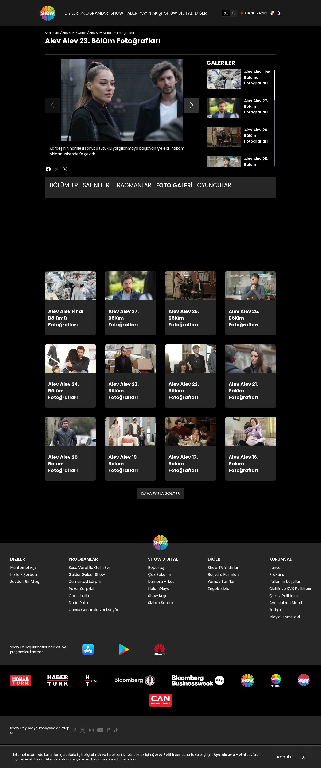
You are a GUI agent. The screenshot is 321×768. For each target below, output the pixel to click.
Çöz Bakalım (159, 574)
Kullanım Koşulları (285, 581)
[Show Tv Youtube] (100, 730)
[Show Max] (304, 680)
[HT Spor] (91, 680)
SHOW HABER (123, 13)
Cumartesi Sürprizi (85, 581)
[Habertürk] (20, 680)
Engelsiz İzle (218, 588)
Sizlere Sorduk (161, 602)
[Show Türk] (276, 680)
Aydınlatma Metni (230, 754)
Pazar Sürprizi (81, 588)
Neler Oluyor (159, 588)
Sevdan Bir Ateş (24, 581)
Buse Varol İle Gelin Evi (89, 567)
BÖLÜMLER (64, 185)
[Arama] (278, 13)
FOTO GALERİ (174, 185)
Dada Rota (78, 602)
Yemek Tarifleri (221, 581)
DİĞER (201, 13)
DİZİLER (71, 13)
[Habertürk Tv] (57, 680)
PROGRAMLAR (94, 13)
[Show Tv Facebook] (75, 730)
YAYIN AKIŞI (151, 13)
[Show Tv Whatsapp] (65, 169)
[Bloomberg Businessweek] (198, 680)
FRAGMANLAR (132, 185)
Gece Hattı (79, 595)
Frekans (276, 574)
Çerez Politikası (166, 754)
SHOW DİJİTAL (178, 13)
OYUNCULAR (214, 185)
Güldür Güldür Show (87, 574)
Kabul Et (285, 757)
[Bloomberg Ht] (135, 680)
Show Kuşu (157, 595)
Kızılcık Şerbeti (23, 574)
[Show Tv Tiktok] (116, 730)
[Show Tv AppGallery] (159, 649)
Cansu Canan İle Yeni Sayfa (93, 610)
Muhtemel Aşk (23, 567)
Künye (275, 567)
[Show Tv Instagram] (91, 730)
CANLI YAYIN (256, 13)
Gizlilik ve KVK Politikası (290, 588)
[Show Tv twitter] (56, 169)
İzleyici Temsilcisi (284, 617)
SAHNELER (96, 185)
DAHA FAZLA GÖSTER (160, 493)
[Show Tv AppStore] (88, 649)
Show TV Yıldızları (223, 567)
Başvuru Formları (223, 574)
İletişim (275, 610)
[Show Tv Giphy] (108, 730)
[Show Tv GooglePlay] (124, 649)
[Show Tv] (47, 13)
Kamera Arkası (161, 581)
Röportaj (156, 567)
